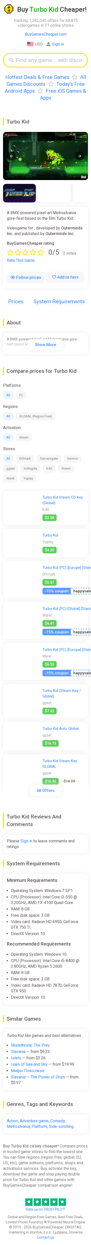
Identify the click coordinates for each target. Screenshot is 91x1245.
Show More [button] (45, 344)
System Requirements (59, 301)
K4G (49, 468)
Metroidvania (18, 1126)
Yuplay (28, 478)
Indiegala (30, 468)
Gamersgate (49, 458)
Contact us (45, 1237)
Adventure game (34, 1120)
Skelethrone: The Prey (30, 1045)
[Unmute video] (45, 156)
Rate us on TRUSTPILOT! (45, 1209)
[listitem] (19, 193)
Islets (16, 1058)
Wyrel (10, 478)
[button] (11, 156)
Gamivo (72, 458)
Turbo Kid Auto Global (60, 728)
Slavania (18, 1051)
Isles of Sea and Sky (29, 1064)
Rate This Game (21, 260)
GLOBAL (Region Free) (35, 416)
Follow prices (28, 277)
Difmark (25, 458)
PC (21, 395)
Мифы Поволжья (27, 1070)
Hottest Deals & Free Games (37, 77)
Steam (24, 437)
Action (12, 1120)
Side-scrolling (61, 1126)
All (8, 395)
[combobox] (49, 60)
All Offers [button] (46, 790)
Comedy (57, 1120)
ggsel (10, 468)
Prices (15, 301)
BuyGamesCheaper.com (45, 34)
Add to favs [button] (68, 277)
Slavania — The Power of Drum (38, 1077)
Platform (39, 1126)
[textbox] (49, 60)
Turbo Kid (50, 535)
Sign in (58, 44)
